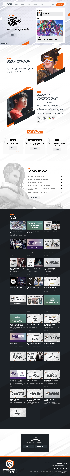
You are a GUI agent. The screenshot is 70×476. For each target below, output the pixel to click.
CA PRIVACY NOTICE (44, 471)
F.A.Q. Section (39, 152)
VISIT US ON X (28, 446)
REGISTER (13, 147)
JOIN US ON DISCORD (41, 446)
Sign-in (17, 151)
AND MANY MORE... (34, 197)
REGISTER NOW (12, 35)
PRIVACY (30, 471)
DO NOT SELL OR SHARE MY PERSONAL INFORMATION (58, 471)
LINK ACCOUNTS (35, 148)
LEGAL (34, 471)
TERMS (38, 471)
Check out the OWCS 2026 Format (47, 122)
